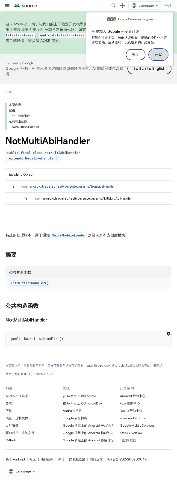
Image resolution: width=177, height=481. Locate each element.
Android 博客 (72, 411)
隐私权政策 (77, 459)
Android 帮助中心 (132, 396)
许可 (61, 459)
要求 (9, 403)
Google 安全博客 (75, 418)
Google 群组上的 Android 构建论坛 (88, 433)
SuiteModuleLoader (69, 235)
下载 (9, 411)
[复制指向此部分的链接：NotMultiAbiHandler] (52, 320)
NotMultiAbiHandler (27, 283)
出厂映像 (12, 425)
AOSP (9, 92)
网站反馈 (96, 459)
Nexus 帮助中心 (131, 411)
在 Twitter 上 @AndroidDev (82, 403)
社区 (33, 459)
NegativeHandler (40, 158)
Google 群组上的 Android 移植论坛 (88, 440)
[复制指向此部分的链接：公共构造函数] (43, 306)
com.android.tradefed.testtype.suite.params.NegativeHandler (68, 186)
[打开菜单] (7, 5)
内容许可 (50, 366)
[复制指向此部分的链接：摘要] (21, 255)
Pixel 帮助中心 (130, 403)
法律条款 (47, 459)
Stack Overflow (131, 433)
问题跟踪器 (128, 440)
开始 (158, 54)
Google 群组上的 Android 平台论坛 (88, 425)
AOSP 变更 (49, 40)
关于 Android (15, 459)
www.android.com (133, 418)
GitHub (11, 440)
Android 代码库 (17, 396)
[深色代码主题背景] (168, 333)
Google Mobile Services (137, 425)
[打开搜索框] (113, 5)
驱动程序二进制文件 (20, 433)
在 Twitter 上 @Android (79, 396)
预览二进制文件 (17, 418)
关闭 (135, 54)
